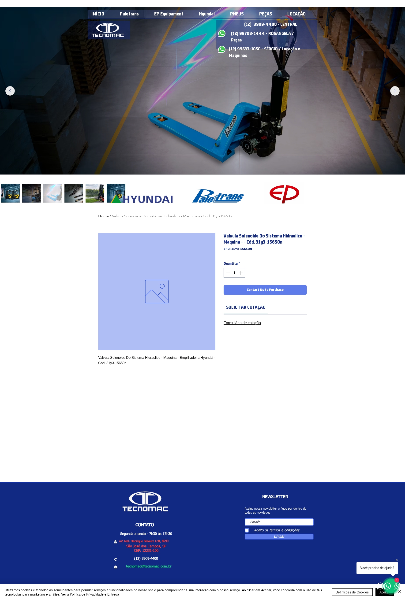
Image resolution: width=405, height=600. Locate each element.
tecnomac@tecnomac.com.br (148, 566)
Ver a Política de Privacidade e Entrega (90, 594)
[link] (246, 307)
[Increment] (241, 273)
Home (103, 216)
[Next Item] (395, 91)
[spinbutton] (234, 273)
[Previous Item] (10, 91)
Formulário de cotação (242, 323)
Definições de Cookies (352, 592)
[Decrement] (227, 273)
